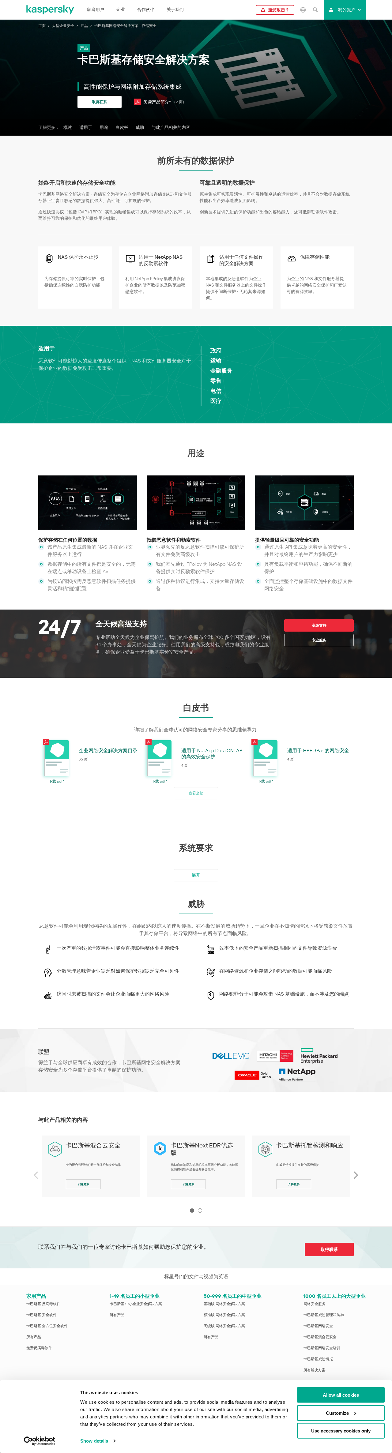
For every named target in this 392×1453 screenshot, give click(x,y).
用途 (104, 127)
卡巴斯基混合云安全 (93, 1145)
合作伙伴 (145, 9)
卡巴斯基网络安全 (318, 1326)
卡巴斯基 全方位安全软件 (47, 1326)
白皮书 (121, 127)
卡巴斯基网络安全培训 (321, 1348)
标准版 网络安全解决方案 (224, 1315)
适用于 (85, 127)
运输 (215, 360)
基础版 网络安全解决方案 (224, 1304)
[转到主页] (50, 10)
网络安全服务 (314, 1304)
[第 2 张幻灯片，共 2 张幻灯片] (200, 1210)
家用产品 (36, 1296)
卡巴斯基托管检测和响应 (309, 1145)
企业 (120, 9)
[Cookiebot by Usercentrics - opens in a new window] (39, 1441)
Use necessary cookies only (341, 1430)
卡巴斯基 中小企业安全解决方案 (136, 1304)
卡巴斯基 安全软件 (41, 1315)
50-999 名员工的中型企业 (233, 1296)
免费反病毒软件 (39, 1348)
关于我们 (175, 9)
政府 (215, 350)
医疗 (215, 401)
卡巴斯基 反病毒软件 (43, 1304)
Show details (94, 1441)
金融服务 (221, 370)
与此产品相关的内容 (171, 127)
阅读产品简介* (164, 101)
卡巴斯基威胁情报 (318, 1359)
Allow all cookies (341, 1395)
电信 (215, 391)
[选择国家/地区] (303, 9)
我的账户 (346, 9)
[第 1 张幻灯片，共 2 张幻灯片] (192, 1210)
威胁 (140, 127)
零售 (215, 380)
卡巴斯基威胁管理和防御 (323, 1315)
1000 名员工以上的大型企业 (334, 1296)
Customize (337, 1412)
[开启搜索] (315, 9)
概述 (67, 127)
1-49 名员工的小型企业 (135, 1296)
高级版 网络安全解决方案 (224, 1326)
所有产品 (33, 1337)
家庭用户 (95, 9)
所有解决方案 (314, 1370)
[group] (90, 1166)
